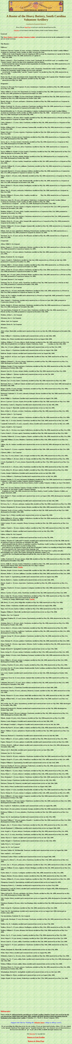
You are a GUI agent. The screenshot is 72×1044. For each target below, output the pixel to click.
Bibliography (5, 1011)
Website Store (39, 1022)
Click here (16, 30)
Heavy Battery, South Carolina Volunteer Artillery (20, 37)
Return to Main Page (36, 1041)
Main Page (32, 1034)
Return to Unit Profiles (36, 1037)
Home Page (28, 27)
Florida (20, 567)
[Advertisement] (36, 994)
